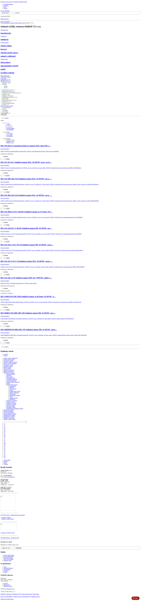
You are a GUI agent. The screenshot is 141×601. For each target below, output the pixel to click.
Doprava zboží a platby (9, 555)
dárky (13, 532)
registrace (9, 532)
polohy (3, 69)
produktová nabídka (6, 517)
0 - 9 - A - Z (9, 125)
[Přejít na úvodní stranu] (5, 10)
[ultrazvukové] (4, 59)
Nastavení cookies (8, 586)
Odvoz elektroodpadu (9, 556)
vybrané (8, 124)
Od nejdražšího (10, 129)
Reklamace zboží (7, 560)
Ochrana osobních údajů (26, 594)
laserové (4, 49)
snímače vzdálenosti (8, 56)
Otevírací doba (7, 569)
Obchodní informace (8, 568)
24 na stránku (9, 134)
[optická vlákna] (5, 42)
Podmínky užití (16, 594)
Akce (4, 109)
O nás (5, 566)
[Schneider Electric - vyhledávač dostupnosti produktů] (10, 537)
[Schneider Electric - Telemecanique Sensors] (13, 515)
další (6, 118)
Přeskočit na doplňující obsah (20, 1)
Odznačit (3, 79)
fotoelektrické (6, 33)
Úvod (2, 23)
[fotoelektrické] (4, 30)
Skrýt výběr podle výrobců (7, 106)
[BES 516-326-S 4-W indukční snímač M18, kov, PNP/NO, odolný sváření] (18, 283)
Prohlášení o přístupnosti (6, 594)
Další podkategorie (5, 75)
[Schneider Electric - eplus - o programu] (9, 530)
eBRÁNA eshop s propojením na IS (22, 596)
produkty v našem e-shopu (8, 519)
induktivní (4, 39)
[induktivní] (3, 36)
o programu (3, 532)
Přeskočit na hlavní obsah (6, 1)
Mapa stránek (7, 584)
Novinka (5, 110)
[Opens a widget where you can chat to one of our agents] (135, 598)
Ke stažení (6, 570)
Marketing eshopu (35, 596)
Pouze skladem (6, 107)
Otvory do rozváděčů (8, 559)
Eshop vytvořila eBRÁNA (7, 596)
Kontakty (6, 583)
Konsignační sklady (8, 557)
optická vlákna (6, 46)
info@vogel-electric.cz (9, 477)
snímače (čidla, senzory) (20, 23)
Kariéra (5, 572)
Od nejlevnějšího (10, 128)
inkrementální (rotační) (9, 66)
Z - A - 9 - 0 (9, 127)
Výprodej (5, 112)
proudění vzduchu (7, 73)
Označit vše (8, 79)
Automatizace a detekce (8, 23)
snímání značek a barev (9, 53)
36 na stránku (9, 136)
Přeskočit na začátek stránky (7, 599)
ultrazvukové (6, 62)
